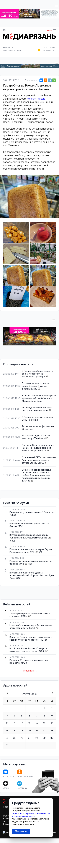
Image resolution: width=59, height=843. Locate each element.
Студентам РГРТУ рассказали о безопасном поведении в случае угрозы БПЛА (39, 460)
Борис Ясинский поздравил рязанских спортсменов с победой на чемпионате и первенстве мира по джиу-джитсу (36, 475)
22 (44, 730)
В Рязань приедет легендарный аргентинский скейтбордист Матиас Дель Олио (39, 398)
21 (37, 730)
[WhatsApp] (54, 80)
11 (14, 723)
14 (37, 723)
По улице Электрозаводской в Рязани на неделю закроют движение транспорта (38, 448)
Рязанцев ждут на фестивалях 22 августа (32, 512)
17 (7, 730)
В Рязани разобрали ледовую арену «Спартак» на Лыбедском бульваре (37, 374)
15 (44, 723)
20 (29, 730)
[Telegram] (50, 80)
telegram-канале (36, 98)
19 (22, 730)
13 (29, 723)
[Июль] (7, 693)
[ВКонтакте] (41, 80)
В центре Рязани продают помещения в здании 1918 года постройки (31, 638)
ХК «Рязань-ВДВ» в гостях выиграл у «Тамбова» (36, 437)
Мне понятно (21, 831)
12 (22, 723)
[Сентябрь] (52, 693)
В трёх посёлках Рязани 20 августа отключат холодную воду (28, 649)
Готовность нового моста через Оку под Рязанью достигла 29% (35, 386)
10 (7, 723)
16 (52, 723)
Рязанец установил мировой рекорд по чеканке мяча (37, 409)
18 (14, 730)
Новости (7, 806)
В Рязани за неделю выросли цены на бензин (37, 418)
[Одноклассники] (45, 80)
